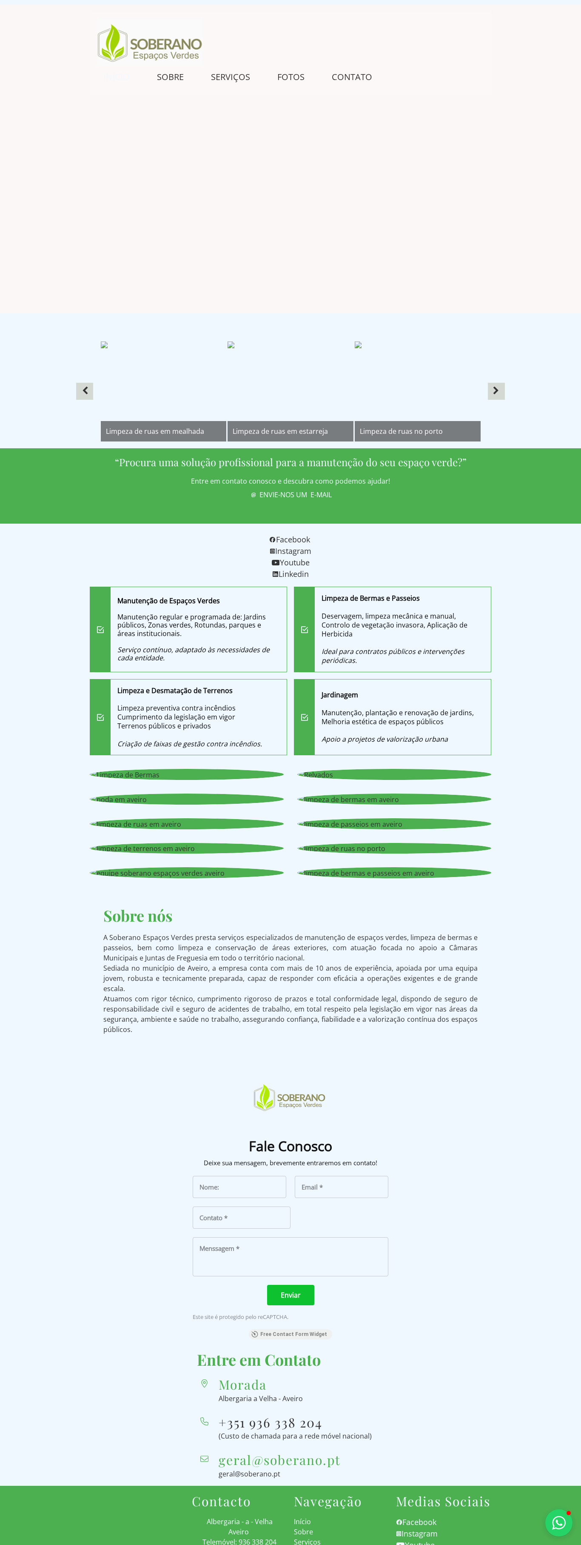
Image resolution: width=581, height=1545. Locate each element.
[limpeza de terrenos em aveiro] (187, 848)
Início (116, 77)
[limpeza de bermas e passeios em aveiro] (394, 872)
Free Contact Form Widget (293, 1334)
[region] (290, 391)
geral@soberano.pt (249, 1474)
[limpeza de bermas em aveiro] (394, 799)
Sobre (170, 77)
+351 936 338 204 (270, 1422)
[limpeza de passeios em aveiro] (394, 823)
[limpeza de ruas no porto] (394, 848)
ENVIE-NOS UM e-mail (295, 494)
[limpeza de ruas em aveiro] (187, 823)
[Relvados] (394, 774)
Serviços (230, 77)
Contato (352, 77)
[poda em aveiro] (187, 799)
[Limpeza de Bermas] (187, 774)
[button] (84, 391)
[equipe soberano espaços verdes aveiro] (187, 872)
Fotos (291, 77)
